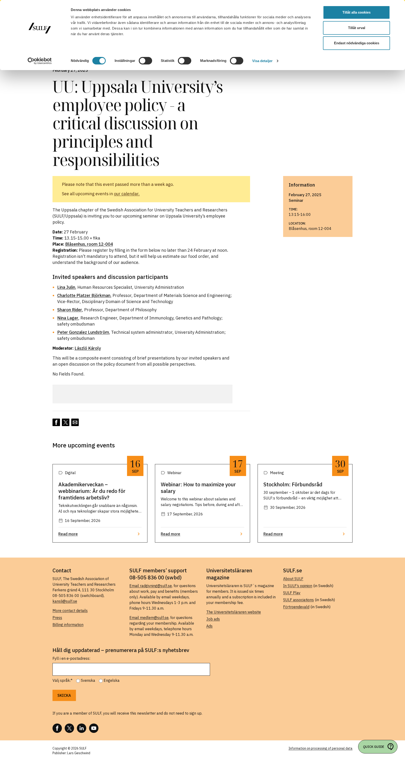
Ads (209, 626)
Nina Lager (67, 318)
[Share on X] (65, 422)
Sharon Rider (69, 309)
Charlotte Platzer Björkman (83, 295)
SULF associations (298, 599)
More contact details (70, 610)
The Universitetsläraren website (233, 612)
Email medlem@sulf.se (149, 617)
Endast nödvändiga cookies (356, 43)
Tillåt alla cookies (356, 12)
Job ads (213, 619)
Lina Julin (66, 287)
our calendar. (127, 193)
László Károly (88, 348)
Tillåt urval (356, 28)
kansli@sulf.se (64, 601)
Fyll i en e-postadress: (71, 658)
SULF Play (291, 592)
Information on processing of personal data (320, 748)
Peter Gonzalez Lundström (83, 332)
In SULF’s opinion (297, 585)
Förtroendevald (296, 606)
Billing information (67, 624)
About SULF (293, 578)
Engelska (112, 680)
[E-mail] (75, 422)
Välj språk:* (62, 680)
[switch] (145, 60)
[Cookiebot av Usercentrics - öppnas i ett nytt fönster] (39, 60)
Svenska (88, 680)
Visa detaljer (262, 61)
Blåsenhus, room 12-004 (89, 244)
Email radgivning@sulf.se (150, 585)
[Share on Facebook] (56, 422)
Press (57, 617)
